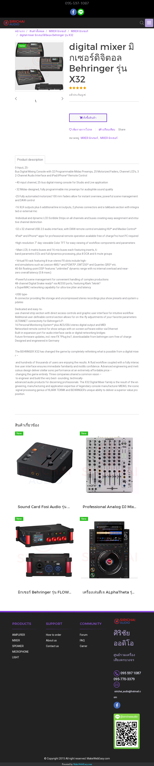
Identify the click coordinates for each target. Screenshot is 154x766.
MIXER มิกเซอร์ (90, 137)
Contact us (52, 646)
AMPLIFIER (18, 634)
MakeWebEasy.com (82, 764)
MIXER (16, 640)
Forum (84, 634)
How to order (53, 634)
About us (51, 640)
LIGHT (15, 657)
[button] (140, 23)
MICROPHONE (20, 651)
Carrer (83, 646)
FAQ (82, 640)
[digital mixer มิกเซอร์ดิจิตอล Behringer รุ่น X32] (39, 66)
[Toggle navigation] (149, 23)
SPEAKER (18, 646)
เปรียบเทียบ (108, 129)
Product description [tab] (30, 159)
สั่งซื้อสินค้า (89, 117)
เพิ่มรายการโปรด (82, 129)
